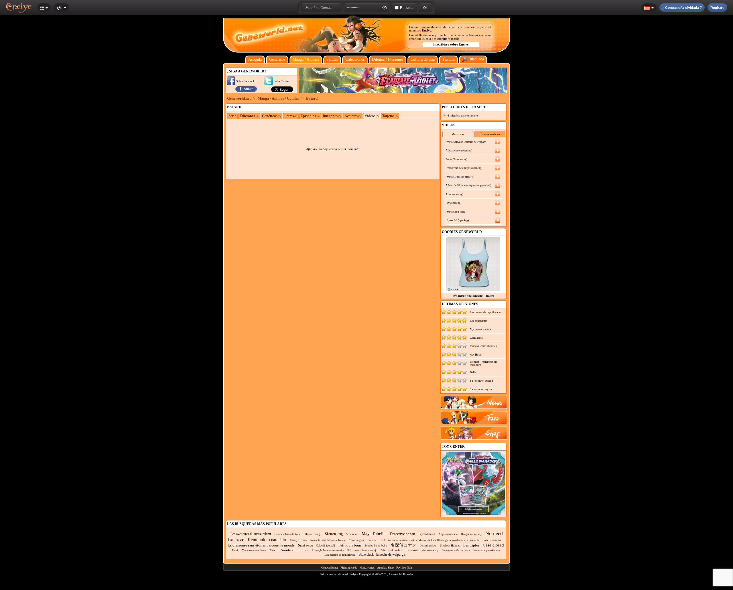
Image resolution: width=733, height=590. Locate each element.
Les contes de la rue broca (456, 550)
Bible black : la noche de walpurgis (382, 554)
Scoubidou (352, 534)
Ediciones (249, 116)
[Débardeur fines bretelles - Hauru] (473, 289)
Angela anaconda (448, 534)
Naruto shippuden (294, 550)
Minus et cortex (391, 550)
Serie (232, 116)
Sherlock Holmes (450, 545)
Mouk (235, 550)
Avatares (352, 116)
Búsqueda (475, 59)
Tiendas (448, 59)
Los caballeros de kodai (287, 534)
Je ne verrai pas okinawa (486, 550)
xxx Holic (475, 354)
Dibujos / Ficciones (387, 59)
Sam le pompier (492, 540)
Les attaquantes (478, 320)
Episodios (310, 116)
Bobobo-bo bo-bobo (375, 545)
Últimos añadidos (490, 134)
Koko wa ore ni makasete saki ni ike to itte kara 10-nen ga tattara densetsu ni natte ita (430, 540)
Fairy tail (372, 540)
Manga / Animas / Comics (278, 98)
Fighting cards (348, 567)
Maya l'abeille (374, 533)
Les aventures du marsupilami (250, 534)
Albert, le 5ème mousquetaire (328, 550)
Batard (312, 98)
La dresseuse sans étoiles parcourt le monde (261, 545)
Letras (290, 116)
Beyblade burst (427, 534)
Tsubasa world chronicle (483, 346)
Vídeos (371, 116)
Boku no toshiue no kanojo (362, 550)
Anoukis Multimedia (401, 574)
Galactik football (325, 545)
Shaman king (334, 534)
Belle (473, 372)
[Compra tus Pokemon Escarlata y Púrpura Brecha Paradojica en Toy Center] (473, 513)
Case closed (493, 545)
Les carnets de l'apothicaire (485, 312)
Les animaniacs (428, 545)
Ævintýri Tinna (298, 540)
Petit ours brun (349, 545)
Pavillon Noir (404, 567)
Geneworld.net (239, 98)
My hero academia (480, 329)
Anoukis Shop (385, 567)
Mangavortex (367, 567)
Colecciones (354, 59)
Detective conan (402, 534)
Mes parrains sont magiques (339, 554)
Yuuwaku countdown (254, 550)
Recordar (407, 8)
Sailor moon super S (482, 380)
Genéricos (277, 59)
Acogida (255, 59)
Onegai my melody (471, 534)
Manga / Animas (306, 59)
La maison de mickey (421, 550)
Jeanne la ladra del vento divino (327, 540)
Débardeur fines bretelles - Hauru (473, 295)
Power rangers (356, 540)
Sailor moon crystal (481, 389)
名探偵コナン (403, 545)
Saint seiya (305, 545)
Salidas (332, 59)
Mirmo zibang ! (313, 534)
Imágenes (332, 116)
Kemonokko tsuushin (267, 539)
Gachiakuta (476, 337)
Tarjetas (390, 116)
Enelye (426, 30)
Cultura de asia (423, 59)
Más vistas (458, 134)
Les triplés (471, 545)
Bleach (273, 550)
